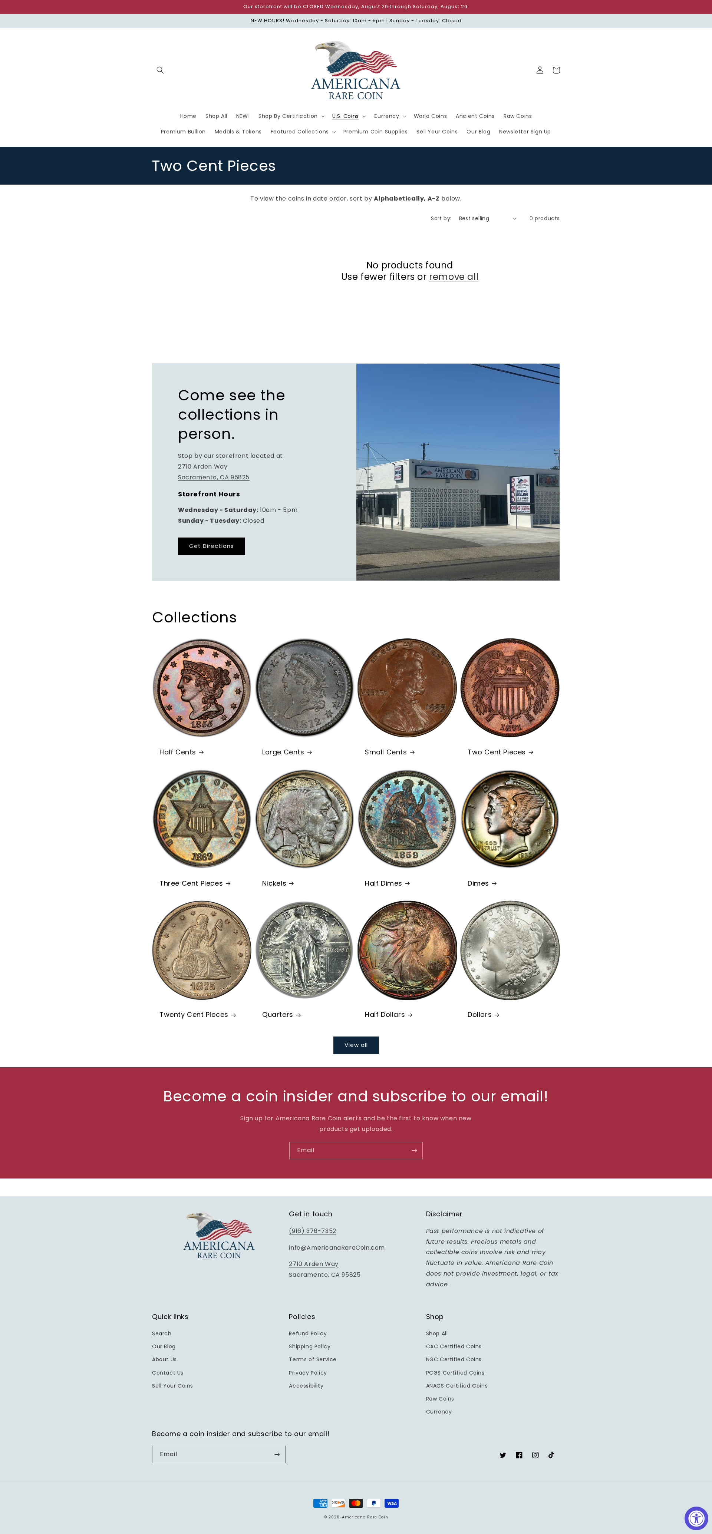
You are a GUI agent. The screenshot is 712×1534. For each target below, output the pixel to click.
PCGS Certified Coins (455, 1372)
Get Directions (211, 546)
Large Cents (283, 752)
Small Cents (386, 752)
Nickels (274, 883)
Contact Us (168, 1372)
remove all (453, 276)
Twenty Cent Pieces (193, 1014)
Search (162, 1333)
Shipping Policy (309, 1346)
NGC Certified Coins (454, 1359)
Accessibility (306, 1385)
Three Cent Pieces (191, 883)
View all (356, 1045)
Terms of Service (313, 1359)
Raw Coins (440, 1398)
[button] (160, 70)
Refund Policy (308, 1333)
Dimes (478, 883)
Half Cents (177, 752)
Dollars (480, 1014)
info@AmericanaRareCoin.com (337, 1247)
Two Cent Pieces (497, 752)
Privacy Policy (308, 1372)
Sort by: (441, 218)
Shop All (437, 1333)
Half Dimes (383, 883)
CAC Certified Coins (454, 1346)
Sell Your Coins (172, 1385)
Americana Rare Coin (365, 1517)
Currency (439, 1411)
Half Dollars (385, 1014)
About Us (164, 1359)
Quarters (277, 1014)
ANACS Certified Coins (457, 1385)
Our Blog (164, 1346)
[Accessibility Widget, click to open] (696, 1518)
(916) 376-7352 (312, 1231)
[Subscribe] (414, 1150)
